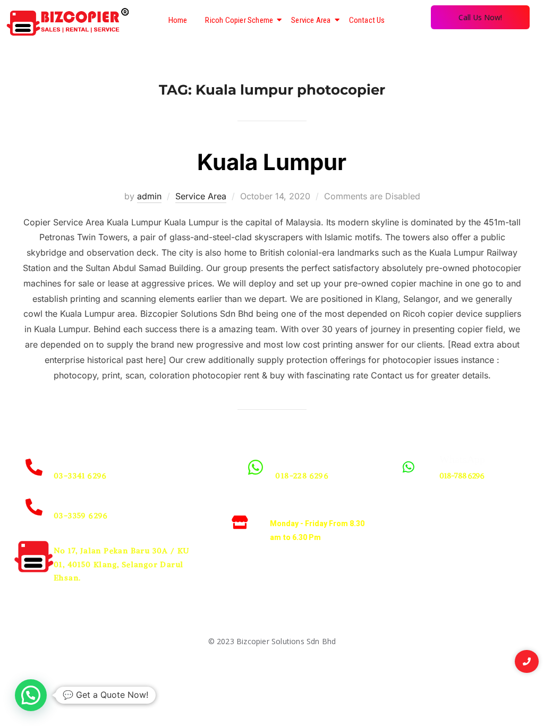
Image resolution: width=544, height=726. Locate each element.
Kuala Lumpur (271, 161)
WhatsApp (298, 459)
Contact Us (367, 20)
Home (178, 20)
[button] (31, 695)
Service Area (310, 20)
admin (149, 196)
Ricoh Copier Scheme (239, 20)
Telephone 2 (80, 499)
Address (71, 534)
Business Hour (305, 507)
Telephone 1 (80, 459)
